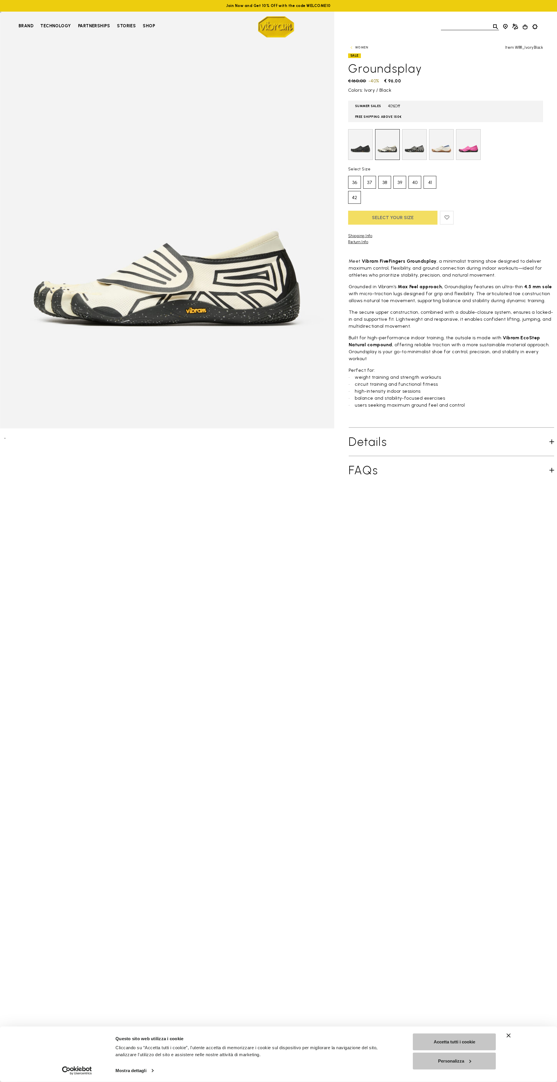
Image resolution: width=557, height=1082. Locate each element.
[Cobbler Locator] (515, 26)
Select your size (393, 217)
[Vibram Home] (276, 26)
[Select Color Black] (360, 144)
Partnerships (94, 25)
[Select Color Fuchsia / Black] (468, 144)
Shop (149, 25)
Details (368, 442)
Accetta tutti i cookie (454, 1041)
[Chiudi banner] (509, 1036)
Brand (26, 25)
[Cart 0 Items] (525, 27)
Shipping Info (360, 236)
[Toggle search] (495, 26)
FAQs (363, 470)
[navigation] (87, 26)
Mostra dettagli (131, 1070)
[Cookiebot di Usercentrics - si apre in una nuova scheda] (77, 1070)
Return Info (358, 242)
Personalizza (451, 1060)
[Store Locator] (505, 26)
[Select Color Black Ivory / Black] (414, 144)
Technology (55, 25)
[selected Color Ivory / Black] (387, 144)
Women (361, 47)
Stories (126, 25)
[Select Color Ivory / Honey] (441, 144)
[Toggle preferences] (534, 26)
